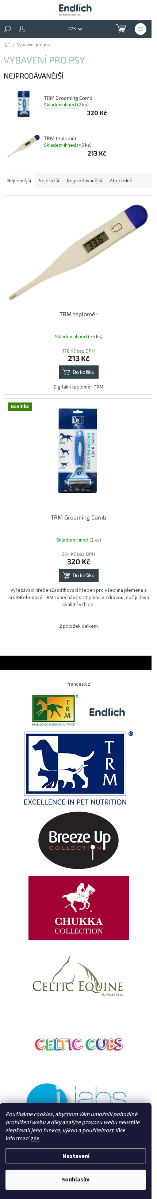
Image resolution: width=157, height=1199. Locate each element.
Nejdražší (49, 181)
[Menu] (140, 29)
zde (35, 1138)
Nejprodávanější (84, 181)
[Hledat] (7, 29)
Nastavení (75, 1156)
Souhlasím (76, 1180)
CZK (72, 29)
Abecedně (121, 181)
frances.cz (78, 684)
